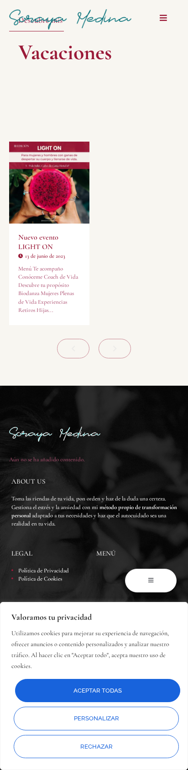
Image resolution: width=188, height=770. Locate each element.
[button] (163, 18)
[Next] (115, 348)
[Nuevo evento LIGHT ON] (49, 183)
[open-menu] (151, 580)
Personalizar (96, 718)
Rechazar (96, 746)
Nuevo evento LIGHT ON (38, 242)
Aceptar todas (97, 690)
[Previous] (73, 348)
